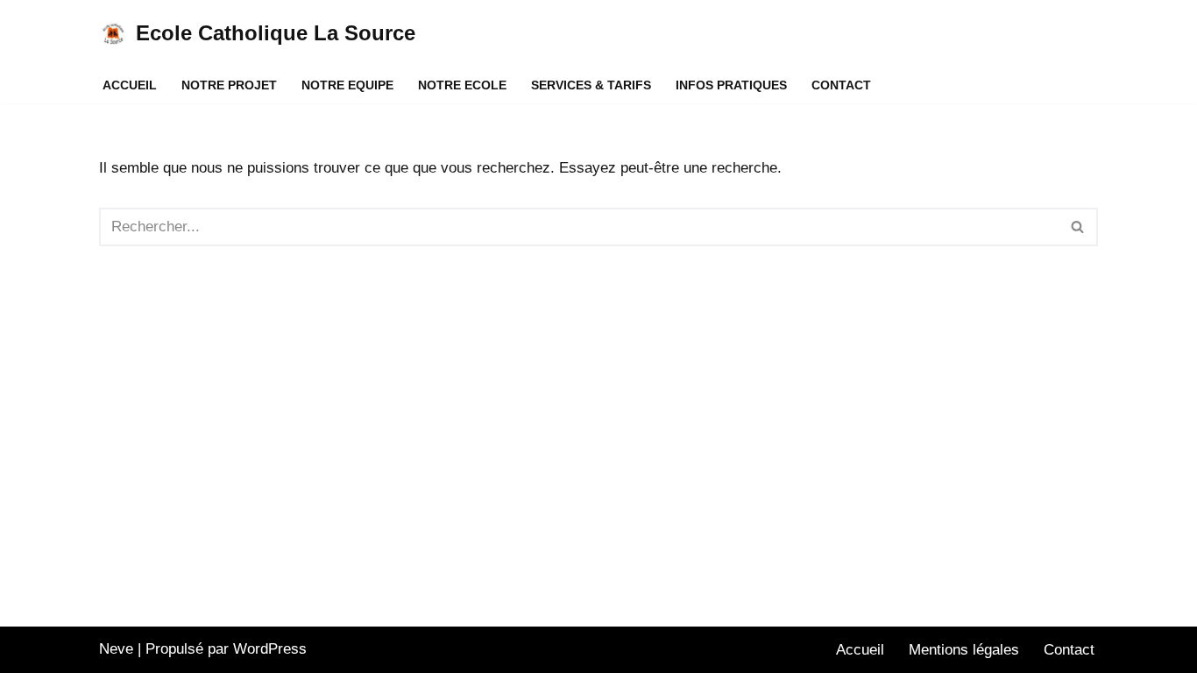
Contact (841, 85)
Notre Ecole (462, 85)
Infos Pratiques (731, 85)
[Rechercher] (1078, 227)
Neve (116, 649)
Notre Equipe (347, 85)
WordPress (270, 649)
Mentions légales (964, 649)
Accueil (130, 85)
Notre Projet (229, 85)
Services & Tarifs (591, 85)
